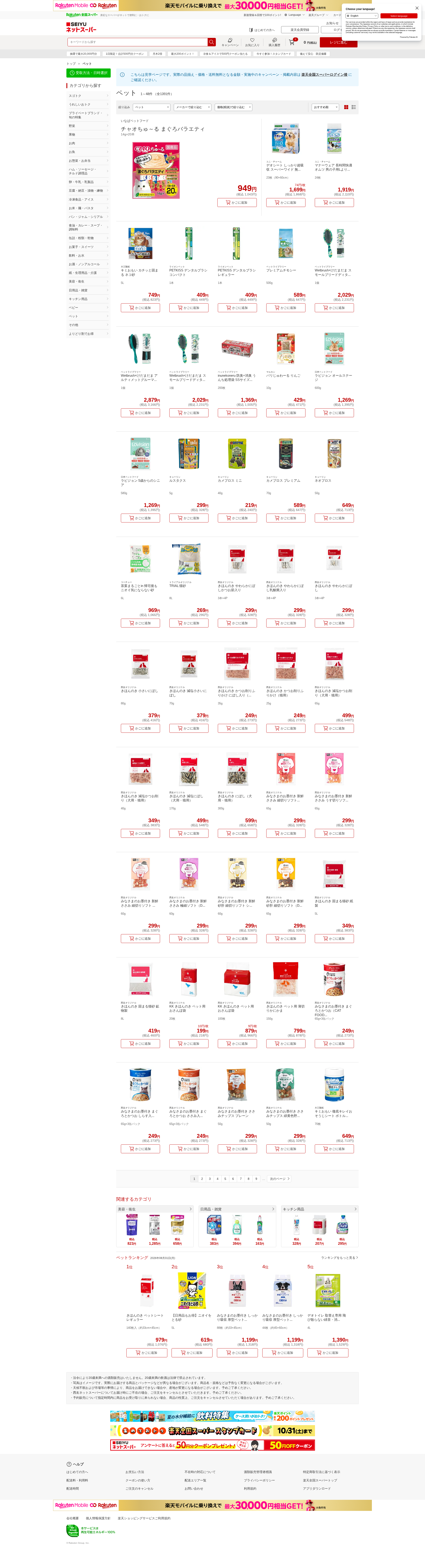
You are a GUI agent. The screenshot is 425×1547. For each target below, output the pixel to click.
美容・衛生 (76, 281)
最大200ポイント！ (182, 53)
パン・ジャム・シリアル (86, 216)
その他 (73, 325)
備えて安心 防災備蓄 (313, 53)
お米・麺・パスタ (81, 208)
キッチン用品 (78, 299)
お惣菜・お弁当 (80, 160)
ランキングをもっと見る (338, 1257)
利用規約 (250, 1488)
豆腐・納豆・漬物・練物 (86, 190)
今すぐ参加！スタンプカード (274, 53)
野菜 (72, 126)
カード (337, 15)
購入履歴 (274, 45)
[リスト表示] (353, 107)
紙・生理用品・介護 (83, 273)
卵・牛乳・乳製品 (81, 182)
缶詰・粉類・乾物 (81, 238)
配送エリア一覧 (195, 1480)
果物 (72, 134)
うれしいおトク (80, 104)
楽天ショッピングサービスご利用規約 (144, 1518)
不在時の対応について (200, 1472)
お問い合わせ (194, 1488)
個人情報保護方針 (98, 1518)
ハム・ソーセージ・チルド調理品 (83, 171)
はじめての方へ (265, 30)
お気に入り (252, 45)
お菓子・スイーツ (81, 247)
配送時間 (72, 1488)
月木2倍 (157, 53)
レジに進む (339, 42)
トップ (71, 63)
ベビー (73, 307)
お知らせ (332, 23)
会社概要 (72, 1518)
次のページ (278, 1179)
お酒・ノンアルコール (84, 264)
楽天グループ (317, 15)
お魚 (72, 152)
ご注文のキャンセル (139, 1488)
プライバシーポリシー (259, 1480)
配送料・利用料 (77, 1480)
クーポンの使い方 (138, 1480)
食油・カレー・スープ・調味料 (86, 227)
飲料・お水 (76, 255)
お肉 (72, 143)
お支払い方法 (135, 1472)
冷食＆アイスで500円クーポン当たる (225, 53)
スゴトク (75, 95)
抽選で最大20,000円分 (83, 53)
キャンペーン (230, 45)
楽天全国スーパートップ (320, 1480)
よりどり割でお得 (81, 333)
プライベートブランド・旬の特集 (86, 115)
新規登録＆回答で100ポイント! (262, 15)
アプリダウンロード (317, 1488)
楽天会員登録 (300, 29)
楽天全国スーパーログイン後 (324, 74)
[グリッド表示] (346, 107)
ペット (73, 316)
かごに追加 (239, 202)
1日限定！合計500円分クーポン (125, 53)
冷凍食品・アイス (81, 199)
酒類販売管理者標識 (258, 1472)
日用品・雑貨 (78, 290)
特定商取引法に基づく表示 (321, 1472)
